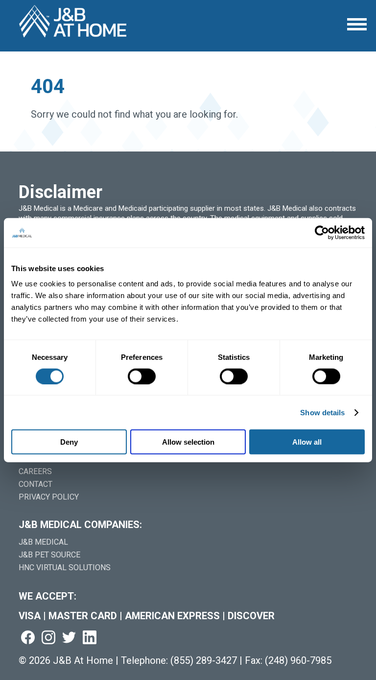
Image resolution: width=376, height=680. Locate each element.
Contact (35, 484)
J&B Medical (43, 542)
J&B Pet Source (49, 554)
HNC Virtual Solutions (65, 567)
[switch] (142, 376)
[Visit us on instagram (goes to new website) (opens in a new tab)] (48, 638)
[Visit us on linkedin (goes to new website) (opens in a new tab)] (89, 638)
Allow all (307, 442)
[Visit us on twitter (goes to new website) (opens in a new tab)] (69, 638)
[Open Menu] (357, 24)
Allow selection (188, 442)
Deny (69, 442)
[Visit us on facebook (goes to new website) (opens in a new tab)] (28, 638)
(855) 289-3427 (203, 660)
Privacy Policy (49, 497)
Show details (322, 412)
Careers (35, 471)
